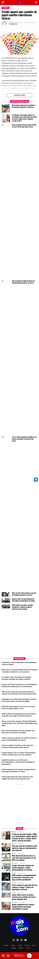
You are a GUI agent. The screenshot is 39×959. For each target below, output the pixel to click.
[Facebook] (3, 956)
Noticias (5, 945)
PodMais (21, 948)
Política (27, 945)
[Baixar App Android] (35, 956)
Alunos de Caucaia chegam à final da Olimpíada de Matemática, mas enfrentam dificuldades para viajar (19, 723)
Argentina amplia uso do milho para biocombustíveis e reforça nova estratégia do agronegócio (18, 762)
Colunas (13, 948)
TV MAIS (28, 948)
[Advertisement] (19, 635)
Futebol (20, 945)
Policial (13, 945)
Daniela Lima (13, 24)
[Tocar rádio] (29, 955)
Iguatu (34, 945)
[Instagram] (8, 956)
